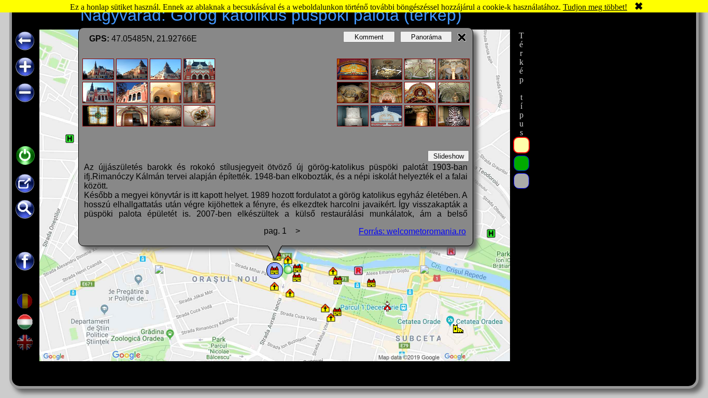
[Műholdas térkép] (521, 163)
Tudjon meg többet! (595, 7)
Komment (369, 37)
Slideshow (448, 156)
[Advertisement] (609, 185)
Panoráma (426, 37)
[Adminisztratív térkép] (521, 145)
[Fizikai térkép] (521, 181)
